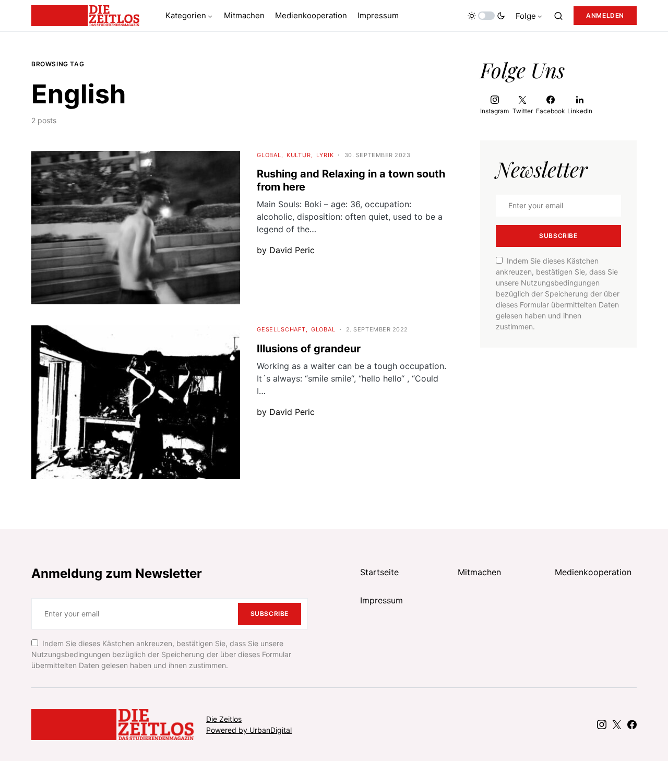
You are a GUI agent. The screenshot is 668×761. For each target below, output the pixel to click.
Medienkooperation (593, 572)
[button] (486, 15)
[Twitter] (617, 724)
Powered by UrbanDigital (249, 730)
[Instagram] (601, 724)
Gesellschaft (281, 329)
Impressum (381, 600)
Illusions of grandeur (309, 348)
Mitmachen (479, 572)
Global (269, 155)
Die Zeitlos (224, 719)
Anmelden (605, 15)
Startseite (379, 572)
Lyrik (325, 155)
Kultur (299, 155)
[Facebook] (632, 724)
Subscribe (558, 236)
